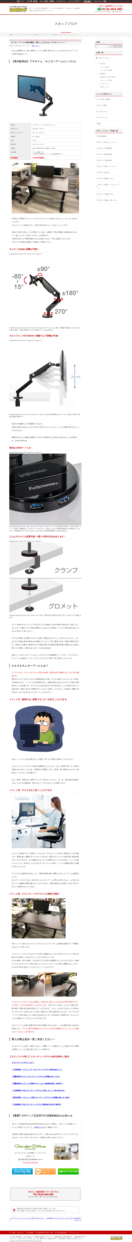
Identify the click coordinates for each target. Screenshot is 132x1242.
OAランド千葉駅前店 (105, 148)
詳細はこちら (39, 1127)
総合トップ (20, 1)
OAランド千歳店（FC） (106, 194)
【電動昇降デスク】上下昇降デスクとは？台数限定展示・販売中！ (37, 1083)
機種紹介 (103, 73)
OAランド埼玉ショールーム (107, 142)
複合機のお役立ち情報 (107, 77)
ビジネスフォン (61, 1)
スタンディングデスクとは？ (23, 1062)
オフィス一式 (102, 117)
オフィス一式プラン (75, 1)
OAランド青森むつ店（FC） (107, 200)
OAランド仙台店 (103, 172)
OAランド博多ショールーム (107, 166)
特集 (99, 123)
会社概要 (30, 1232)
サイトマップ (75, 1232)
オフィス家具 (104, 67)
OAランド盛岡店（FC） (106, 178)
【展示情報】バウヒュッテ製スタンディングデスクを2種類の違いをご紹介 (41, 1097)
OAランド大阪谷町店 (105, 160)
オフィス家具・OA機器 (47, 1)
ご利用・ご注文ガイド (17, 1232)
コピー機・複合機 (32, 1)
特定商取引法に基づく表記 (45, 1232)
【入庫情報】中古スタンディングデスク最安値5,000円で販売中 (36, 1104)
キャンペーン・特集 (100, 1)
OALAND (27, 1241)
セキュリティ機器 (106, 80)
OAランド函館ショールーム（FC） (108, 186)
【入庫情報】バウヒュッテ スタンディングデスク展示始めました (37, 1069)
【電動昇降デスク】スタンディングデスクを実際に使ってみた (36, 1076)
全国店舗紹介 (87, 1)
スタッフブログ (103, 58)
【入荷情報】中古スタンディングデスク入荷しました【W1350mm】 (38, 1090)
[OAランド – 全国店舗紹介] (18, 10)
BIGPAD (103, 64)
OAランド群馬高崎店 (105, 154)
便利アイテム (35, 45)
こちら (36, 1238)
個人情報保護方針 (62, 1232)
